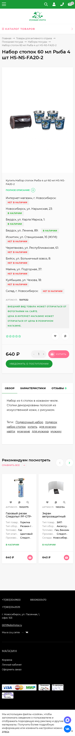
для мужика (40, 431)
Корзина (7, 659)
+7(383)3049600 (11, 599)
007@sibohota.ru (12, 625)
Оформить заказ (11, 669)
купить (32, 427)
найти (11, 431)
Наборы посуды (37, 41)
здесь (5, 731)
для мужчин (47, 427)
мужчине (23, 431)
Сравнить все (11, 465)
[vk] (27, 632)
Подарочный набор (29, 422)
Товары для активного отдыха (34, 38)
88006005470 (38, 599)
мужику (56, 431)
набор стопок (16, 427)
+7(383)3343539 (11, 607)
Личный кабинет (12, 664)
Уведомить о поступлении (29, 363)
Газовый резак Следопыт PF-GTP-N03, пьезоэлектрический (21, 518)
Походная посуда (12, 41)
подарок (51, 422)
